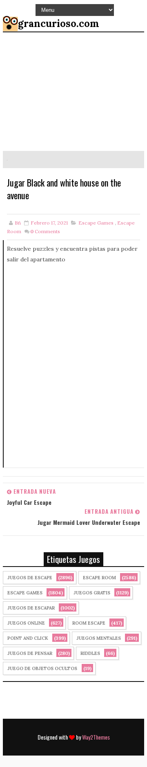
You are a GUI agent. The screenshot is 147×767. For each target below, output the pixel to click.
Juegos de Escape (29, 577)
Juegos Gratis (92, 593)
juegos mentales (98, 638)
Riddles (90, 653)
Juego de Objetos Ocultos (42, 668)
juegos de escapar (31, 608)
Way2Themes (96, 737)
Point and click (27, 638)
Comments (45, 231)
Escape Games (96, 223)
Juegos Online (26, 623)
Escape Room (99, 577)
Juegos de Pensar (29, 653)
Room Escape (88, 623)
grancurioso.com (58, 23)
